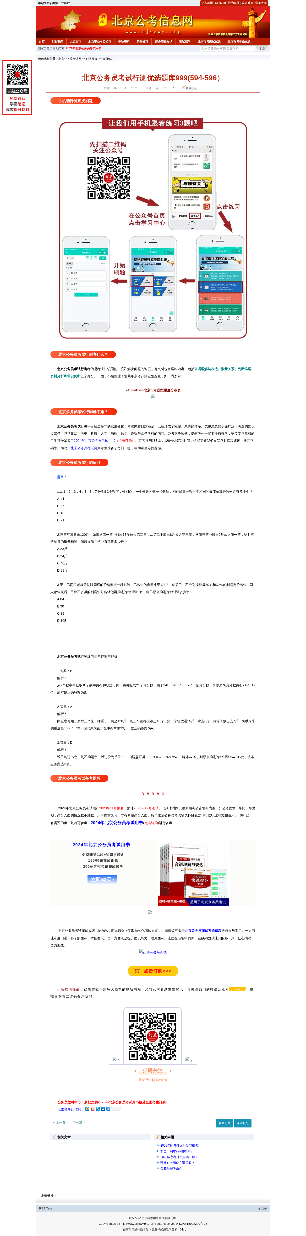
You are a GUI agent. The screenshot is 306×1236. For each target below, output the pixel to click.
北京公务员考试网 (69, 58)
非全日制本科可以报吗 (175, 1151)
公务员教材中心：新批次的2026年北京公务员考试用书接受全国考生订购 (112, 1102)
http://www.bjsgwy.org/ (135, 1223)
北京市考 (76, 41)
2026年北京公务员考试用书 (83, 48)
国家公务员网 (46, 48)
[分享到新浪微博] (92, 1109)
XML (183, 1229)
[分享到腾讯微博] (97, 1109)
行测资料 (142, 41)
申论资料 (124, 41)
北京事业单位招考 (99, 41)
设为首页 (247, 3)
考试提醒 (243, 1123)
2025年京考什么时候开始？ (179, 1157)
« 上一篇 (59, 1122)
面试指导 (185, 41)
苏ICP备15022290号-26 (191, 1223)
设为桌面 (234, 3)
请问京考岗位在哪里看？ (177, 1163)
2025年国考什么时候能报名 (179, 1145)
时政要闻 (57, 41)
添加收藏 (261, 3)
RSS (42, 1208)
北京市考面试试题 (209, 41)
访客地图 (207, 3)
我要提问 (191, 88)
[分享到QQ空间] (87, 1109)
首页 (42, 41)
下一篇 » (78, 1122)
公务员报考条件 (171, 1168)
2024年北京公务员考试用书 (117, 822)
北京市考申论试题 (239, 41)
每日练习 (108, 58)
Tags (49, 1208)
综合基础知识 (163, 41)
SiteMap (220, 3)
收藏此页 (224, 1123)
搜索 (262, 48)
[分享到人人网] (102, 1109)
